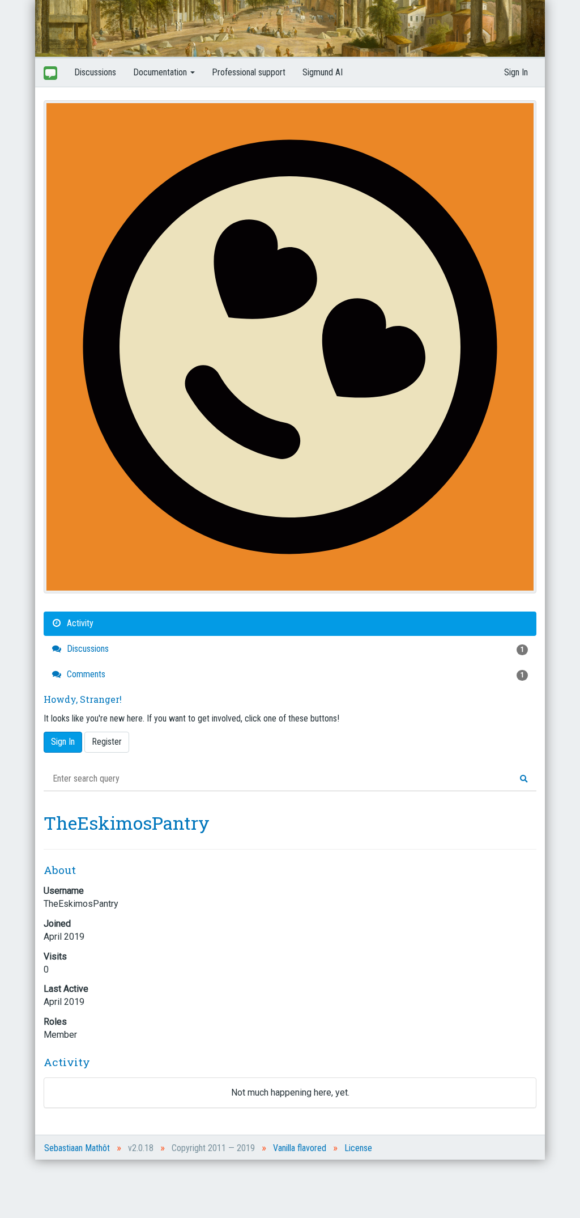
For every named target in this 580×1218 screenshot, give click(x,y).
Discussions (95, 72)
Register (107, 741)
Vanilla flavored (299, 1148)
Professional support (248, 72)
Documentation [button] (161, 72)
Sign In (516, 72)
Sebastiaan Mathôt (77, 1148)
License (358, 1148)
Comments (294, 674)
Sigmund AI (322, 72)
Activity (79, 623)
